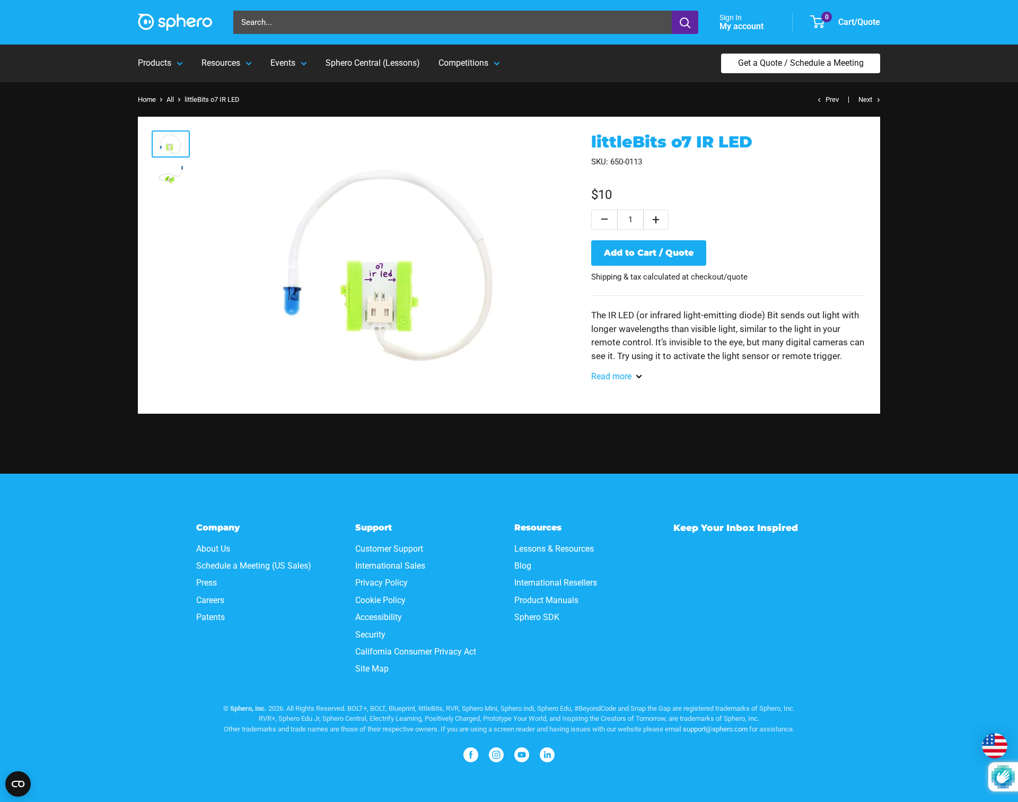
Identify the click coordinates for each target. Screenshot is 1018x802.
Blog (522, 566)
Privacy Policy (381, 583)
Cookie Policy (380, 600)
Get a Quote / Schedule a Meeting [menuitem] (801, 63)
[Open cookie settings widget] (18, 784)
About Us (213, 549)
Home (147, 99)
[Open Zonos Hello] (994, 746)
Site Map (372, 669)
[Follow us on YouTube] (521, 754)
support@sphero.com (715, 729)
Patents (210, 617)
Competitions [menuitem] (463, 63)
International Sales (390, 566)
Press (206, 583)
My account (742, 26)
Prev (832, 99)
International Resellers (555, 583)
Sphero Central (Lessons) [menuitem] (373, 63)
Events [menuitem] (282, 63)
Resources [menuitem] (220, 63)
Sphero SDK (536, 617)
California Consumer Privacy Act (415, 652)
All (170, 99)
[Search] (685, 22)
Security (370, 635)
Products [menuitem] (154, 63)
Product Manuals (546, 600)
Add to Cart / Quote (649, 253)
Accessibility (378, 617)
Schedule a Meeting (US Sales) (253, 566)
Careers (210, 600)
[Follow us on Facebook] (470, 754)
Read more (611, 376)
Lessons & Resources (554, 549)
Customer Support (389, 549)
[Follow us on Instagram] (496, 754)
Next (865, 99)
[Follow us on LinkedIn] (547, 754)
